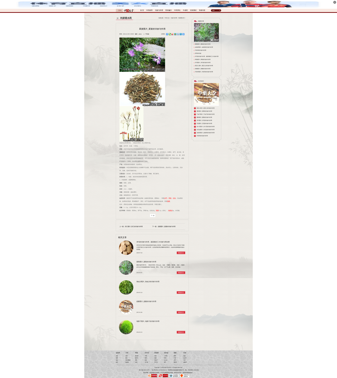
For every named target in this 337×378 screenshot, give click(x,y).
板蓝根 (127, 362)
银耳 (117, 362)
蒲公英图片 (128, 360)
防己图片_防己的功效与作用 (134, 226)
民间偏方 (168, 10)
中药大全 (167, 18)
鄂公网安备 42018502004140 (159, 370)
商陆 (136, 353)
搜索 (220, 10)
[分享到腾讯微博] (181, 34)
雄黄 (117, 358)
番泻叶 (175, 362)
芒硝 (184, 353)
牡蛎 (117, 355)
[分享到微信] (170, 34)
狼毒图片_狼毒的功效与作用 (202, 68)
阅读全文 (181, 253)
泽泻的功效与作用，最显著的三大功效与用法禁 (206, 57)
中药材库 (149, 10)
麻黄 (175, 355)
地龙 (184, 355)
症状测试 (193, 10)
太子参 (146, 362)
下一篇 (152, 215)
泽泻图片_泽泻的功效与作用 (202, 62)
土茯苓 (165, 355)
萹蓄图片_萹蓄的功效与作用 (166, 226)
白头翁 (165, 360)
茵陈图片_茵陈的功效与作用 (202, 44)
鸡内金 (166, 353)
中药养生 (177, 10)
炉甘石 (147, 353)
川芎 (126, 353)
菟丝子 (156, 360)
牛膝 (175, 358)
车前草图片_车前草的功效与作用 (204, 71)
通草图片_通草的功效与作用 (203, 111)
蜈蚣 (117, 360)
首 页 (142, 10)
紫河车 (136, 358)
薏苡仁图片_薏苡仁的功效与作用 (204, 65)
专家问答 (202, 10)
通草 (136, 360)
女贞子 (185, 358)
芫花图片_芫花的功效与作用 (203, 123)
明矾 (175, 353)
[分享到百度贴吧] (178, 34)
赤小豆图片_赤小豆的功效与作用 (204, 126)
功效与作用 (159, 10)
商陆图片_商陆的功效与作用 (202, 59)
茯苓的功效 (198, 53)
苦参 (146, 355)
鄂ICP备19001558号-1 (144, 370)
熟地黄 (136, 355)
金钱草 (118, 353)
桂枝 (155, 358)
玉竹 (184, 360)
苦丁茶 (156, 362)
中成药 (185, 10)
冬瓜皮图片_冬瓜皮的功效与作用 (204, 129)
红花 (136, 362)
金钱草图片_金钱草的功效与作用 (204, 47)
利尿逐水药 (181, 18)
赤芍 (175, 360)
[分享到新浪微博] (172, 34)
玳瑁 (165, 358)
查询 (119, 10)
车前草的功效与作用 (200, 50)
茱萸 (146, 360)
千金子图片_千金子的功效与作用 (204, 114)
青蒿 (155, 355)
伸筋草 (185, 362)
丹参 (126, 355)
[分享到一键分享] (183, 34)
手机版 (147, 34)
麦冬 (126, 358)
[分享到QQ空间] (175, 34)
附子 (165, 362)
